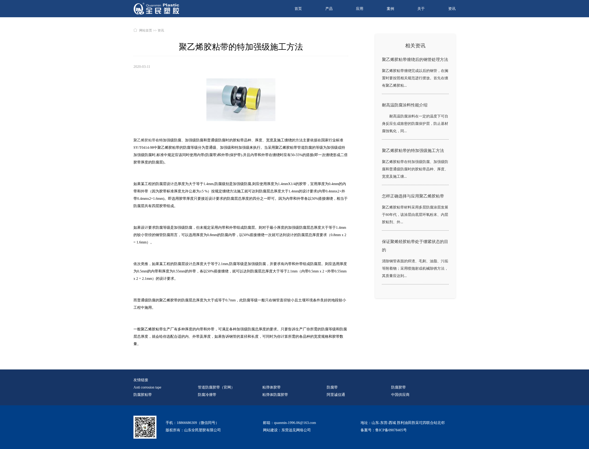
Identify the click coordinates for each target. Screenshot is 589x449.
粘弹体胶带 (271, 387)
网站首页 (145, 30)
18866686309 (187, 423)
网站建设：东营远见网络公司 (287, 430)
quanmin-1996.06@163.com (295, 423)
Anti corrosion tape (147, 387)
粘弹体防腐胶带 (275, 395)
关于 (421, 9)
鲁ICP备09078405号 (391, 430)
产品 (329, 9)
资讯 (452, 9)
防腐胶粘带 (142, 395)
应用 (359, 9)
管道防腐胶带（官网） (216, 387)
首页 (298, 9)
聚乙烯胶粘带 (144, 140)
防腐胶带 (398, 387)
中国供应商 (400, 395)
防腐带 (332, 387)
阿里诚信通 (336, 395)
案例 (390, 9)
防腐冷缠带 (207, 395)
